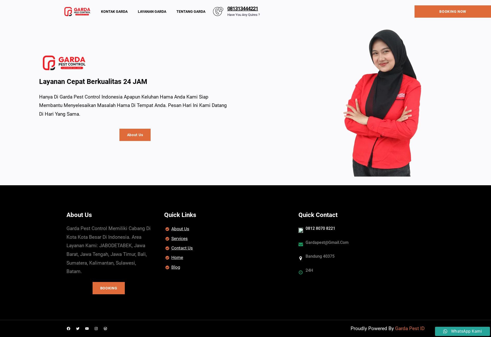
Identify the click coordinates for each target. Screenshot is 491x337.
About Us (135, 135)
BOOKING (108, 288)
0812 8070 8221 (320, 228)
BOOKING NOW (452, 11)
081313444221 (242, 8)
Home (177, 257)
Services (179, 238)
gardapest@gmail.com (327, 242)
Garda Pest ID (410, 328)
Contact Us (182, 248)
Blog (175, 267)
